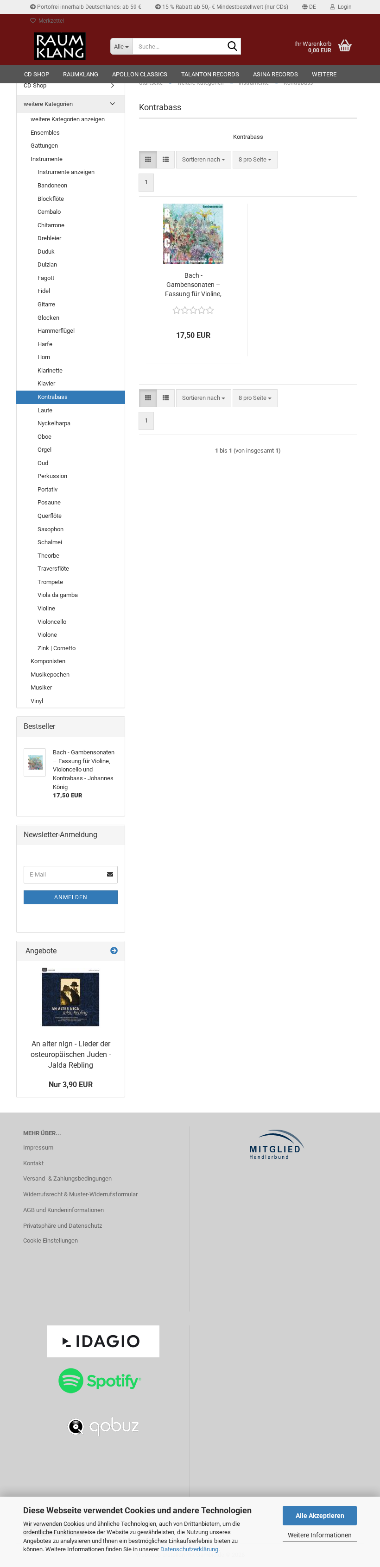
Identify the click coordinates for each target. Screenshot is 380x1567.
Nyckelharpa (54, 423)
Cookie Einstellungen (50, 1240)
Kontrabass (53, 396)
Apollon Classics (139, 74)
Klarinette (50, 370)
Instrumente (47, 158)
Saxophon (50, 529)
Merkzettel (50, 21)
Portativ (47, 489)
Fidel (44, 290)
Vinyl (37, 700)
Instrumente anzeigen (66, 171)
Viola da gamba (58, 594)
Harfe (45, 344)
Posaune (49, 502)
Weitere (324, 74)
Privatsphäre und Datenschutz (62, 1225)
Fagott (46, 277)
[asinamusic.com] (59, 46)
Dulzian (47, 264)
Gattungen (44, 145)
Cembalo (49, 211)
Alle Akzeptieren (320, 1515)
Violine (46, 608)
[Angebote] (114, 951)
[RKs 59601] (70, 998)
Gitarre (46, 304)
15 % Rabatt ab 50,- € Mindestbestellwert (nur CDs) (224, 7)
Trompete (50, 581)
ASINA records (275, 74)
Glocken (48, 317)
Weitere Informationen (320, 1535)
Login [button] (343, 7)
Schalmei (50, 542)
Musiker (41, 687)
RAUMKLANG (80, 74)
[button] (309, 7)
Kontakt (33, 1163)
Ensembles (45, 132)
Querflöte (50, 515)
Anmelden (71, 897)
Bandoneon (52, 185)
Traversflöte (53, 568)
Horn (44, 357)
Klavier (46, 383)
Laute (45, 410)
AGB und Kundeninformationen (63, 1209)
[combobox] (203, 160)
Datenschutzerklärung (189, 1549)
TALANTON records (210, 74)
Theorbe (48, 555)
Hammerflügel (56, 330)
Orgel (44, 449)
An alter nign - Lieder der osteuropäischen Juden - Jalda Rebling (71, 1054)
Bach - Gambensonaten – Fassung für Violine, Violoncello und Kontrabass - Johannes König (193, 285)
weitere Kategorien (48, 103)
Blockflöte (51, 198)
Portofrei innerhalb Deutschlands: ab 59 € (88, 7)
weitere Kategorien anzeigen (68, 119)
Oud (43, 463)
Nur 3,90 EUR (71, 1084)
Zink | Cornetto (57, 648)
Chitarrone (51, 225)
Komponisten (48, 661)
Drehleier (49, 238)
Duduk (46, 251)
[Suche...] (232, 46)
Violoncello (52, 621)
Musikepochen (50, 674)
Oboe (44, 436)
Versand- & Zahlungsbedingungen (67, 1178)
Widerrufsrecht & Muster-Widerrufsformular (80, 1194)
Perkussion (52, 476)
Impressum (38, 1147)
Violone (47, 634)
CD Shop (36, 74)
